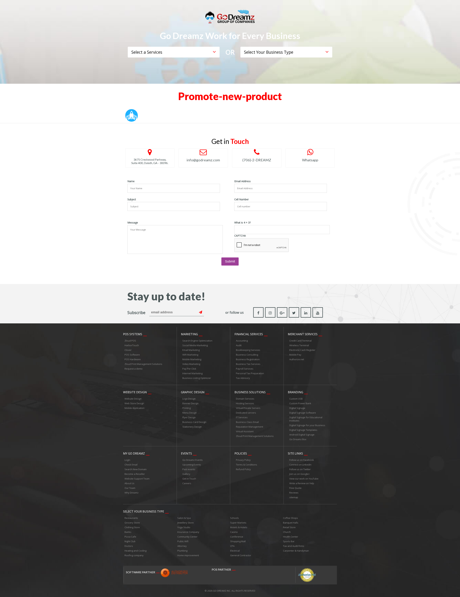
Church (287, 532)
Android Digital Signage (301, 434)
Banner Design (190, 403)
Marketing (189, 334)
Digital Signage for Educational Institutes (305, 419)
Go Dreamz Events (192, 460)
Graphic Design (192, 392)
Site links (295, 453)
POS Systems (132, 334)
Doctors (129, 546)
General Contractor (240, 555)
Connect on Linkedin (300, 464)
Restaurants (131, 518)
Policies (240, 453)
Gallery (186, 474)
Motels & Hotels (238, 527)
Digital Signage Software (302, 412)
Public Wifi (182, 541)
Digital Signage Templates (303, 430)
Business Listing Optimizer (196, 378)
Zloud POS (130, 340)
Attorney (182, 546)
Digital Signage (297, 408)
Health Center (290, 536)
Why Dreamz (132, 492)
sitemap (293, 497)
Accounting (242, 340)
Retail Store (289, 527)
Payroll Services (244, 368)
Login (127, 460)
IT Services (242, 417)
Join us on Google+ (299, 474)
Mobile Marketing (191, 359)
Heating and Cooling (135, 550)
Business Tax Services (248, 364)
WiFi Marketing (190, 354)
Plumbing (182, 550)
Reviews (293, 492)
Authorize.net (296, 359)
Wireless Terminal (299, 345)
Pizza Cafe (130, 536)
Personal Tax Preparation (250, 373)
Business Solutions (250, 392)
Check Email (131, 464)
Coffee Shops (290, 518)
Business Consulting (247, 354)
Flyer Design (189, 417)
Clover (128, 350)
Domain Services (245, 398)
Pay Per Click (189, 368)
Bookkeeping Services (248, 350)
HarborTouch (132, 345)
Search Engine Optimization (197, 340)
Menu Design (189, 412)
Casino (234, 532)
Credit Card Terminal (300, 340)
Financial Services (248, 334)
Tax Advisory (243, 378)
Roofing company (134, 555)
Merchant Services (303, 334)
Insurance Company (188, 532)
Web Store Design (134, 403)
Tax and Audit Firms (293, 546)
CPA (232, 546)
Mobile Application (134, 408)
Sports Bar (289, 541)
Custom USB (296, 398)
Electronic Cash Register (302, 350)
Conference (236, 536)
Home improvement (188, 555)
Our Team (130, 488)
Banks (128, 532)
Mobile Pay (295, 354)
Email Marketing (191, 350)
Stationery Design (192, 426)
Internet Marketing (192, 373)
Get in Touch (189, 478)
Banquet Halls (290, 522)
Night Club (130, 541)
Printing (186, 408)
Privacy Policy (243, 460)
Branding (295, 392)
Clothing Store (132, 527)
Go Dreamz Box (297, 439)
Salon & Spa (184, 518)
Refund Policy (243, 469)
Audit (239, 345)
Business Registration (248, 359)
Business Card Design (194, 422)
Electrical (235, 550)
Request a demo (133, 368)
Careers (186, 483)
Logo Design (189, 398)
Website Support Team (137, 478)
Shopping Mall (238, 541)
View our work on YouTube (303, 478)
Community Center (187, 536)
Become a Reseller (135, 474)
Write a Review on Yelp (301, 483)
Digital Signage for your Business (307, 425)
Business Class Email (247, 422)
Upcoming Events (191, 464)
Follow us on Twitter (300, 469)
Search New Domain (136, 469)
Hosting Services (245, 403)
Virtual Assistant (245, 431)
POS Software (132, 354)
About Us (129, 483)
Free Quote (295, 488)
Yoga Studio (183, 527)
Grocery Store (132, 522)
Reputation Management (249, 426)
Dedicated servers (246, 412)
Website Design (135, 392)
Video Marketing (191, 364)
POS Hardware (133, 359)
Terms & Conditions (246, 464)
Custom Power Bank (300, 403)
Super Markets (238, 522)
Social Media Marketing (195, 345)
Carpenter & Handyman (296, 550)
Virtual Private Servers (248, 408)
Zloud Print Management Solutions (143, 364)
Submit (230, 261)
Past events (188, 469)
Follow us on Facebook (301, 460)
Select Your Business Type (143, 511)
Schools (234, 518)
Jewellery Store (185, 522)
